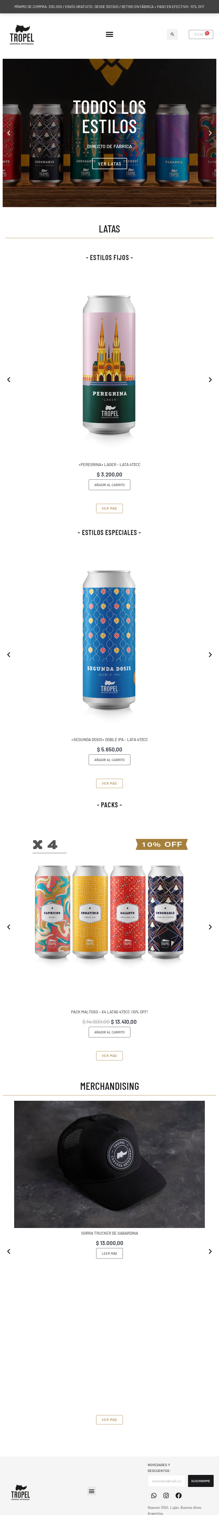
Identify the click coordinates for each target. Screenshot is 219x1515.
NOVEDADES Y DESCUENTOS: (159, 1468)
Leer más (109, 1253)
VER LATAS (109, 163)
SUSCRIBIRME (200, 1481)
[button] (110, 35)
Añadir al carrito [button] (109, 485)
